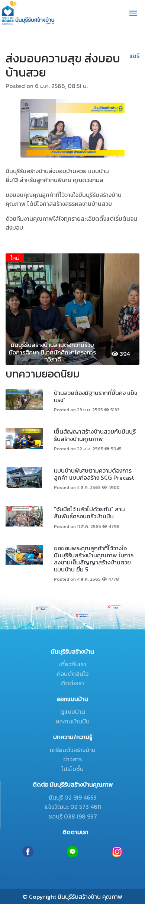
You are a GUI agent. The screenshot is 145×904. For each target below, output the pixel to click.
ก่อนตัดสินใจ (72, 673)
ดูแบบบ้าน (72, 711)
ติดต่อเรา (72, 682)
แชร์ (134, 55)
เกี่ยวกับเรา (72, 664)
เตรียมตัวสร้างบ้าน (73, 749)
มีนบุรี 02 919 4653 (73, 797)
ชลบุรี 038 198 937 (72, 816)
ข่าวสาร (72, 759)
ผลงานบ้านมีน (72, 721)
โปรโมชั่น (72, 768)
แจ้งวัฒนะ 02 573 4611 (73, 806)
